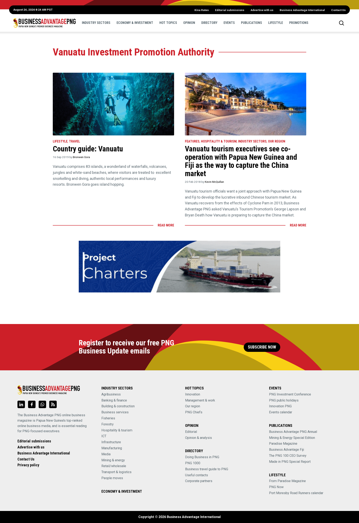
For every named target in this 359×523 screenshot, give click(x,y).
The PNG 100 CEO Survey (287, 456)
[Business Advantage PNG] (44, 22)
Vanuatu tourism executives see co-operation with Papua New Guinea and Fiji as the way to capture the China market (241, 161)
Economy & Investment (135, 23)
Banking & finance (114, 400)
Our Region (276, 141)
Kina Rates (201, 10)
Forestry (107, 424)
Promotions (298, 23)
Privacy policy (28, 465)
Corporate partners (198, 481)
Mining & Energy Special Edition (292, 438)
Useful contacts (196, 475)
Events (229, 23)
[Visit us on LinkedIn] (21, 404)
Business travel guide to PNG (206, 469)
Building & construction (118, 406)
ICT (103, 436)
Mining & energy (113, 460)
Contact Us (338, 10)
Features (192, 141)
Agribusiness (111, 394)
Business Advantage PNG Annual (293, 432)
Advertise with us (262, 10)
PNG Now (276, 487)
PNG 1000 (192, 463)
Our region (192, 406)
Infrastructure (111, 442)
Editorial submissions (229, 10)
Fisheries (108, 418)
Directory (209, 23)
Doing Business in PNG (202, 457)
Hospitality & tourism (219, 141)
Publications (251, 23)
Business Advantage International (302, 10)
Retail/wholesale (113, 466)
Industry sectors (96, 23)
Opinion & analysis (198, 438)
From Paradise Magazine (287, 481)
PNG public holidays (284, 400)
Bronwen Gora (81, 157)
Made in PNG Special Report (290, 462)
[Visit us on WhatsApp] (42, 404)
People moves (112, 478)
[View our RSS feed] (53, 404)
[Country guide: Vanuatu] (113, 104)
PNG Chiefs (193, 412)
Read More (166, 225)
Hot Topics (168, 23)
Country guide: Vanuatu (88, 149)
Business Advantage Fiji (286, 450)
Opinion (189, 23)
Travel (74, 141)
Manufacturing (111, 448)
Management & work (200, 400)
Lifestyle (275, 23)
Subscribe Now (262, 347)
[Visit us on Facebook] (32, 404)
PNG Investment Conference (290, 394)
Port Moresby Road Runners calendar (296, 493)
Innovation (192, 394)
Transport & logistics (116, 472)
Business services (115, 412)
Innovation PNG (280, 406)
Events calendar (280, 412)
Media (106, 454)
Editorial (191, 432)
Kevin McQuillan (214, 181)
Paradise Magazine (283, 444)
